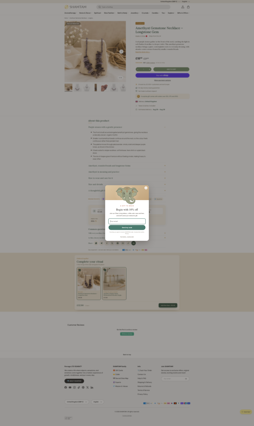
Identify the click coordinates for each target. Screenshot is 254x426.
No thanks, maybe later (127, 237)
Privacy (127, 233)
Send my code (127, 227)
